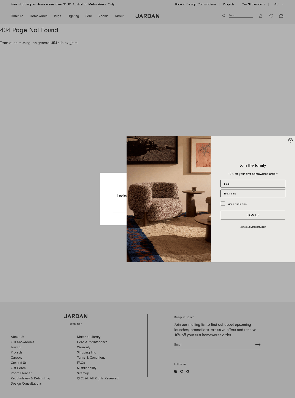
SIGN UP (253, 215)
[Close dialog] (290, 140)
